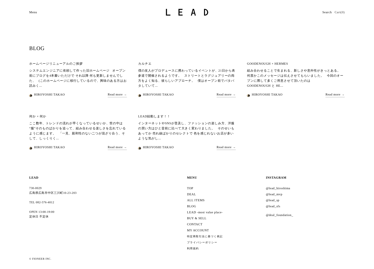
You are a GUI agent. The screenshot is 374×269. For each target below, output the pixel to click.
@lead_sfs (273, 206)
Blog (191, 206)
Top (190, 188)
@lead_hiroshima (278, 188)
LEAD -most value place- (205, 212)
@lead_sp (272, 200)
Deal (191, 194)
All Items (196, 200)
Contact (194, 224)
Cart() (340, 12)
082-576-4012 (45, 202)
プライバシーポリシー (202, 242)
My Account (198, 230)
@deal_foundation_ (279, 215)
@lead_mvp (274, 194)
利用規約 (193, 248)
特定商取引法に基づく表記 (205, 236)
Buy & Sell (197, 218)
